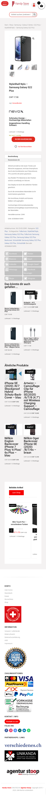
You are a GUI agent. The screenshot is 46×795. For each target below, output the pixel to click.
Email (30, 259)
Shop (11, 25)
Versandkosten (17, 103)
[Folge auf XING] (20, 730)
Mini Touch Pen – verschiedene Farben (19, 523)
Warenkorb (8, 593)
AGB (6, 640)
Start (6, 25)
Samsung (17, 25)
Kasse (7, 596)
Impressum (8, 643)
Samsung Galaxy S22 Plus (14, 234)
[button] (4, 3)
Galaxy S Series (27, 25)
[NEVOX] (16, 112)
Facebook (13, 254)
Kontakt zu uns (12, 721)
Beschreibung (13, 156)
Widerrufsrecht (10, 634)
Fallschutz (23, 231)
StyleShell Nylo (32, 231)
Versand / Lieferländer (12, 631)
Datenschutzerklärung (12, 637)
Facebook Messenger (29, 271)
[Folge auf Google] (15, 730)
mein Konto (9, 590)
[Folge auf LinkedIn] (24, 730)
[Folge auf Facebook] (6, 730)
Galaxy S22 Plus (10, 243)
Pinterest (12, 259)
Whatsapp (13, 269)
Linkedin (12, 264)
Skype (11, 278)
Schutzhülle (21, 243)
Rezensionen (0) (14, 160)
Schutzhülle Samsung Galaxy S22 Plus (27, 240)
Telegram (31, 278)
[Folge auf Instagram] (11, 730)
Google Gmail (33, 264)
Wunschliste (9, 599)
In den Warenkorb (23, 139)
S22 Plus (37, 25)
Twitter (30, 254)
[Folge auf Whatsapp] (28, 730)
